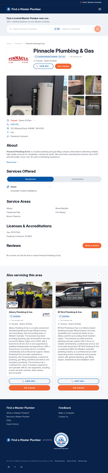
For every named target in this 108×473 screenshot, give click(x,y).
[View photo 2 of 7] (76, 85)
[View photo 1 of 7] (37, 95)
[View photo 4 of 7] (76, 105)
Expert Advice (13, 424)
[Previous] (92, 275)
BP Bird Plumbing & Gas (70, 312)
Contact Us (63, 416)
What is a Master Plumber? (18, 413)
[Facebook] (15, 467)
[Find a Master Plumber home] (24, 9)
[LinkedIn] (21, 467)
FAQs (9, 420)
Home (9, 44)
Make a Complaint (66, 413)
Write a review (92, 245)
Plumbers (18, 44)
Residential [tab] (30, 179)
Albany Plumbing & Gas (20, 312)
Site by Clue (82, 461)
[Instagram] (9, 467)
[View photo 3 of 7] (93, 85)
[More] (98, 275)
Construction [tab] (78, 179)
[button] (43, 66)
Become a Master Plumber (18, 416)
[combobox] (30, 29)
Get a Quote (63, 66)
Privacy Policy (60, 461)
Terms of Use (71, 461)
